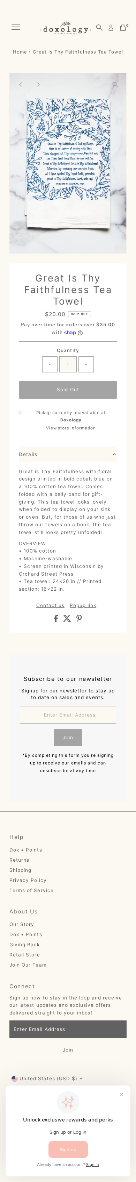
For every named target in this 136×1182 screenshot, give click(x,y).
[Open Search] (99, 27)
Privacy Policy (27, 880)
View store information (71, 428)
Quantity (68, 350)
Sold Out (68, 389)
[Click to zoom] (115, 84)
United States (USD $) (48, 1078)
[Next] (38, 84)
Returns (19, 860)
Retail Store (24, 954)
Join (68, 737)
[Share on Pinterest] (79, 620)
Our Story (21, 924)
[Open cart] (123, 27)
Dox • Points (25, 850)
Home (20, 52)
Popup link (83, 605)
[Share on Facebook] (57, 620)
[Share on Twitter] (68, 620)
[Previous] (21, 84)
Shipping (20, 870)
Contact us (50, 605)
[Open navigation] (15, 27)
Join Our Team (27, 965)
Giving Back (24, 944)
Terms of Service (31, 890)
